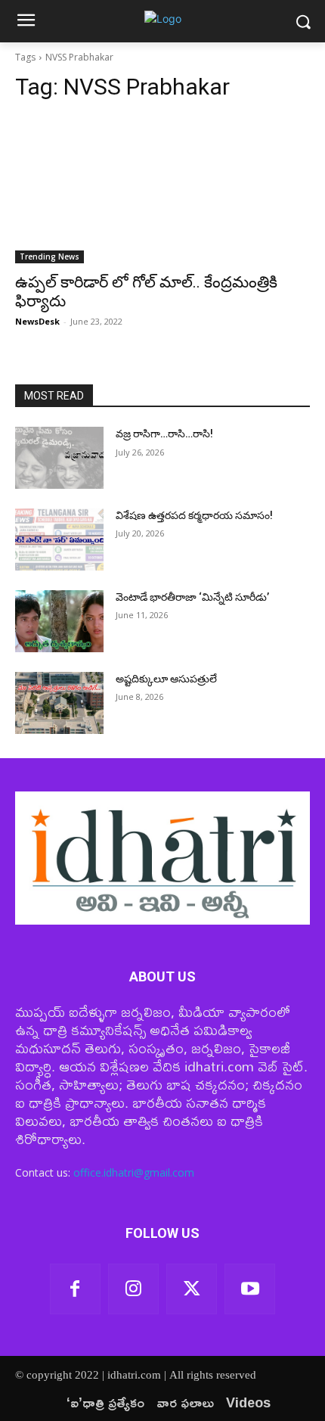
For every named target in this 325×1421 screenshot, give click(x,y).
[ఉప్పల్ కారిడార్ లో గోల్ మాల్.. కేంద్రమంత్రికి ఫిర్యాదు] (162, 189)
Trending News (49, 256)
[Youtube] (249, 1289)
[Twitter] (191, 1289)
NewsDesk (37, 321)
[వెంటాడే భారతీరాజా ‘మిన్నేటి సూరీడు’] (59, 621)
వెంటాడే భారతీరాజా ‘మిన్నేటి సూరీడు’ (192, 597)
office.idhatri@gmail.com (133, 1172)
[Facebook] (75, 1289)
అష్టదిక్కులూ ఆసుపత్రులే (166, 679)
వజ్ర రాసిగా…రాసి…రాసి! (164, 434)
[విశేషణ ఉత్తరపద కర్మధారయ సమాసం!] (59, 539)
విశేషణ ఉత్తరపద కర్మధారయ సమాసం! (194, 515)
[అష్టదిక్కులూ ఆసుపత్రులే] (59, 703)
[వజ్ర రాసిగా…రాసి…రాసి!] (59, 458)
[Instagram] (133, 1289)
